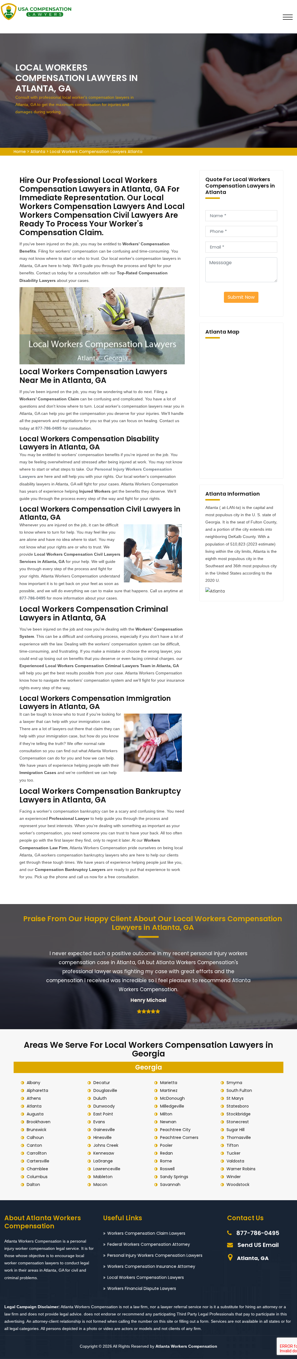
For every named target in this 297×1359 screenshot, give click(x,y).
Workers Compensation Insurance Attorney (151, 1266)
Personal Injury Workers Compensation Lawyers (154, 1255)
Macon (100, 1184)
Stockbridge (239, 1114)
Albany (33, 1083)
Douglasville (105, 1090)
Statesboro (238, 1106)
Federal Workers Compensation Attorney (148, 1244)
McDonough (172, 1098)
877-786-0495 (257, 1233)
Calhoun (35, 1137)
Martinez (169, 1090)
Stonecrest (238, 1122)
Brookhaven (38, 1122)
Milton (166, 1114)
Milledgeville (172, 1106)
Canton (34, 1145)
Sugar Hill (236, 1130)
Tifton (233, 1145)
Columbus (37, 1177)
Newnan (168, 1122)
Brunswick (36, 1130)
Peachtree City (175, 1130)
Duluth (100, 1098)
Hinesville (102, 1137)
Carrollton (37, 1153)
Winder (234, 1177)
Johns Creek (105, 1145)
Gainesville (104, 1130)
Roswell (167, 1169)
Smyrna (234, 1083)
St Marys (235, 1098)
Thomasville (239, 1137)
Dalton (33, 1184)
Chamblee (37, 1169)
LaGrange (103, 1161)
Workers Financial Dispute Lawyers (141, 1288)
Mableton (103, 1177)
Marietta (168, 1083)
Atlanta (37, 151)
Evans (99, 1122)
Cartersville (38, 1161)
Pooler (166, 1145)
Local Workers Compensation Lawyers (145, 1277)
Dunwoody (104, 1106)
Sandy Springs (174, 1177)
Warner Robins (241, 1169)
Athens (34, 1098)
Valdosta (235, 1161)
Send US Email (258, 1245)
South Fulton (239, 1090)
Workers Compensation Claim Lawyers (146, 1233)
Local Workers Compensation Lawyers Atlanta (96, 151)
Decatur (101, 1083)
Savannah (170, 1184)
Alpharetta (37, 1090)
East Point (103, 1114)
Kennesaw (103, 1153)
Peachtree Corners (179, 1137)
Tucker (233, 1153)
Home (20, 151)
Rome (166, 1161)
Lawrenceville (106, 1169)
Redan (166, 1153)
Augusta (35, 1114)
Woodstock (238, 1184)
